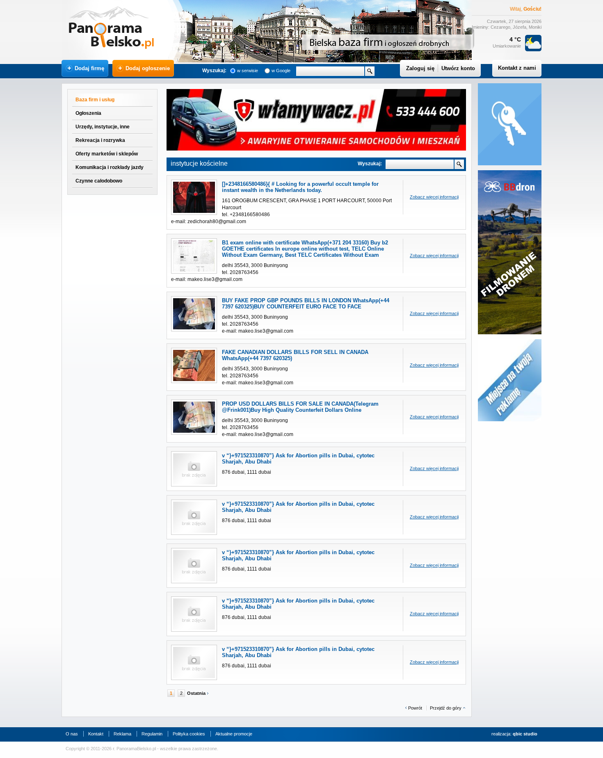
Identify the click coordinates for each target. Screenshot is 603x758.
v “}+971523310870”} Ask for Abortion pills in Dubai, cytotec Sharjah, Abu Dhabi (298, 458)
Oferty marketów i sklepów (106, 154)
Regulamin (152, 733)
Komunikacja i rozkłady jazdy (109, 167)
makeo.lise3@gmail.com (214, 279)
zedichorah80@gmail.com (216, 221)
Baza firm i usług (94, 100)
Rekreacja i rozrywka (100, 140)
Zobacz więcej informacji (434, 196)
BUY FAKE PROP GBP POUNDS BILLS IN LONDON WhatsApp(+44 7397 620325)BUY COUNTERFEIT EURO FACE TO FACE (305, 303)
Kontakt (95, 733)
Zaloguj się (420, 68)
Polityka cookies (189, 733)
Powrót (415, 707)
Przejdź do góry (445, 707)
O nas (72, 733)
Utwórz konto (458, 68)
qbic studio (525, 733)
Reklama (122, 733)
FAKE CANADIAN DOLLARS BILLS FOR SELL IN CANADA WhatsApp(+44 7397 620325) (295, 355)
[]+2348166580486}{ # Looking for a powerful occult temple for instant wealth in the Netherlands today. (300, 187)
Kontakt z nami (517, 68)
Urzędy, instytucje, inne (102, 127)
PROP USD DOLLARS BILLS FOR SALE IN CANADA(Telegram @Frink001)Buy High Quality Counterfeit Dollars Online (300, 407)
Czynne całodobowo (98, 181)
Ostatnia (196, 693)
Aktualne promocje (233, 733)
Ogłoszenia (88, 113)
